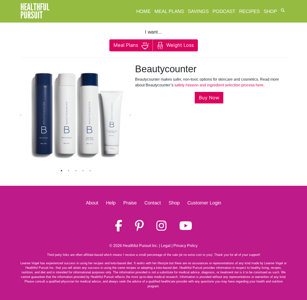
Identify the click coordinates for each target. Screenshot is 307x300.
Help (111, 202)
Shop (270, 11)
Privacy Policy (185, 246)
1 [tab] (61, 170)
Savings (198, 11)
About (92, 202)
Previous (20, 115)
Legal (166, 246)
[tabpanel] (76, 115)
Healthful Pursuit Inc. (140, 246)
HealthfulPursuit (34, 11)
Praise (130, 202)
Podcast (224, 11)
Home (143, 11)
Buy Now (209, 98)
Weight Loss (179, 45)
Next (130, 115)
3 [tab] (75, 170)
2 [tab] (68, 170)
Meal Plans (169, 11)
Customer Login (204, 202)
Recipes (249, 11)
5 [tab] (90, 170)
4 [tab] (83, 170)
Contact (152, 202)
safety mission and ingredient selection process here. (219, 85)
